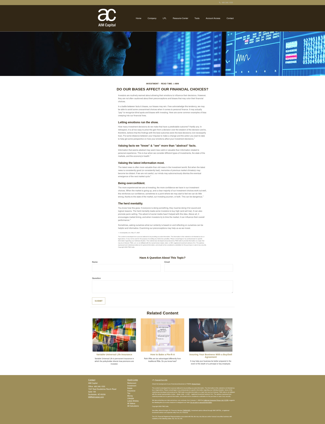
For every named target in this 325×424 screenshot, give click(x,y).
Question (96, 278)
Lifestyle (130, 398)
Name (95, 262)
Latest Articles (133, 401)
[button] (152, 18)
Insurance (131, 390)
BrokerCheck (196, 384)
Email (167, 262)
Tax (128, 393)
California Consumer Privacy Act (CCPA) (216, 400)
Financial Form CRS (161, 380)
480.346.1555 (227, 2)
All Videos (131, 403)
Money (130, 395)
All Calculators (133, 406)
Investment (131, 385)
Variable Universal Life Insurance (114, 354)
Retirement (131, 383)
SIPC (189, 410)
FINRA (185, 410)
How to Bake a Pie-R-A (162, 354)
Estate (129, 388)
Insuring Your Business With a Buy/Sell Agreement (210, 355)
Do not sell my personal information (201, 402)
